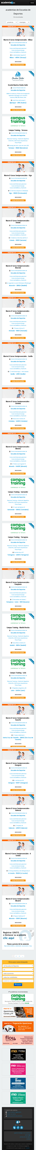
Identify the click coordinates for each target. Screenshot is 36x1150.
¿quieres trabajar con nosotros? (22, 1133)
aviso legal (28, 1135)
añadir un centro (11, 1114)
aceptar (28, 1148)
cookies (28, 1139)
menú (32, 3)
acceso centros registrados (14, 1112)
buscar (18, 985)
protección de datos (25, 1137)
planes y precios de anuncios (14, 1116)
